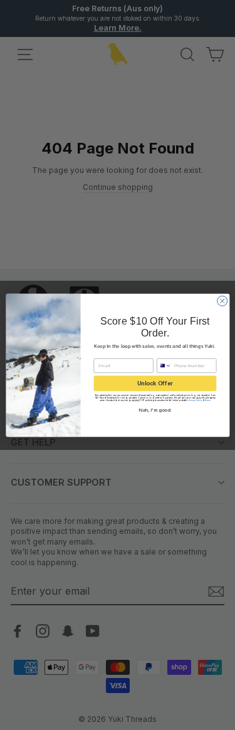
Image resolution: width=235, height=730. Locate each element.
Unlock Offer (154, 383)
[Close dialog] (222, 301)
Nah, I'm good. (154, 409)
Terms (207, 400)
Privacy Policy (195, 400)
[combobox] (164, 365)
